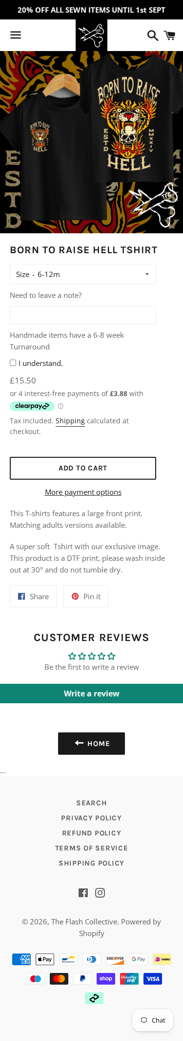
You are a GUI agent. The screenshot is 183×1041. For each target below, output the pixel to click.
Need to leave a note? (45, 295)
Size (22, 274)
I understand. (41, 363)
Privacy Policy (91, 818)
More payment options (83, 492)
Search (91, 802)
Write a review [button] (92, 693)
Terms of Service (91, 848)
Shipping (70, 420)
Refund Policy (92, 833)
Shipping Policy (91, 863)
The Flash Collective (84, 921)
